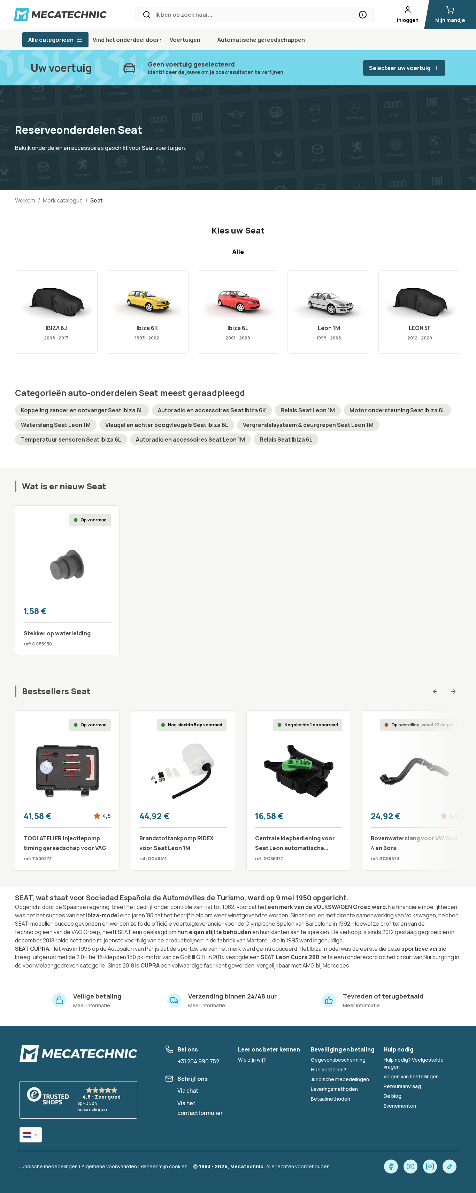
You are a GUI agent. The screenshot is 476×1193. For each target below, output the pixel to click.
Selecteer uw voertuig (399, 68)
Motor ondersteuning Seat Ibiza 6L (397, 410)
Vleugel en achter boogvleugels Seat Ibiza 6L (166, 425)
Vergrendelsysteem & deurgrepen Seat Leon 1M (308, 425)
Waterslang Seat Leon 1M (56, 425)
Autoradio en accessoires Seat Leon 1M (190, 439)
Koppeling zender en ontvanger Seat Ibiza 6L (82, 410)
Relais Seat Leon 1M (308, 410)
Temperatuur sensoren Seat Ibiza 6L (71, 439)
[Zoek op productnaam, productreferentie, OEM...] (363, 14)
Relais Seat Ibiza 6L (286, 439)
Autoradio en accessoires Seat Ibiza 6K (212, 410)
